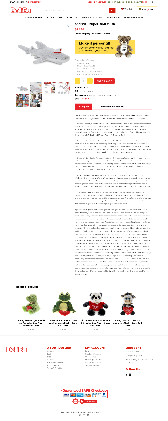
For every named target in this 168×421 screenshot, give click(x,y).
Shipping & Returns (93, 360)
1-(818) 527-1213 (132, 351)
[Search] (112, 10)
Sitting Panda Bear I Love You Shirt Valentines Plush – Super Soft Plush (95, 323)
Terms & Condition (55, 368)
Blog (49, 357)
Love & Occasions (104, 95)
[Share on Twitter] (86, 99)
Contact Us (52, 360)
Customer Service (93, 362)
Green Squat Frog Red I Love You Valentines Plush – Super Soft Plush (63, 323)
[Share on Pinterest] (89, 99)
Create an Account (93, 354)
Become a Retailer (55, 362)
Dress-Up (91, 95)
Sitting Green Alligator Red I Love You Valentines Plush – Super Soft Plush (31, 323)
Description (83, 106)
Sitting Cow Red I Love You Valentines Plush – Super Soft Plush (127, 323)
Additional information (112, 106)
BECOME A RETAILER (97, 2)
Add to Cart (22, 329)
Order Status (90, 357)
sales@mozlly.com (134, 355)
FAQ (49, 354)
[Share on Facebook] (83, 99)
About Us (51, 351)
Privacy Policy (53, 365)
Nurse (116, 95)
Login (156, 2)
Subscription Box (92, 365)
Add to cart (104, 81)
